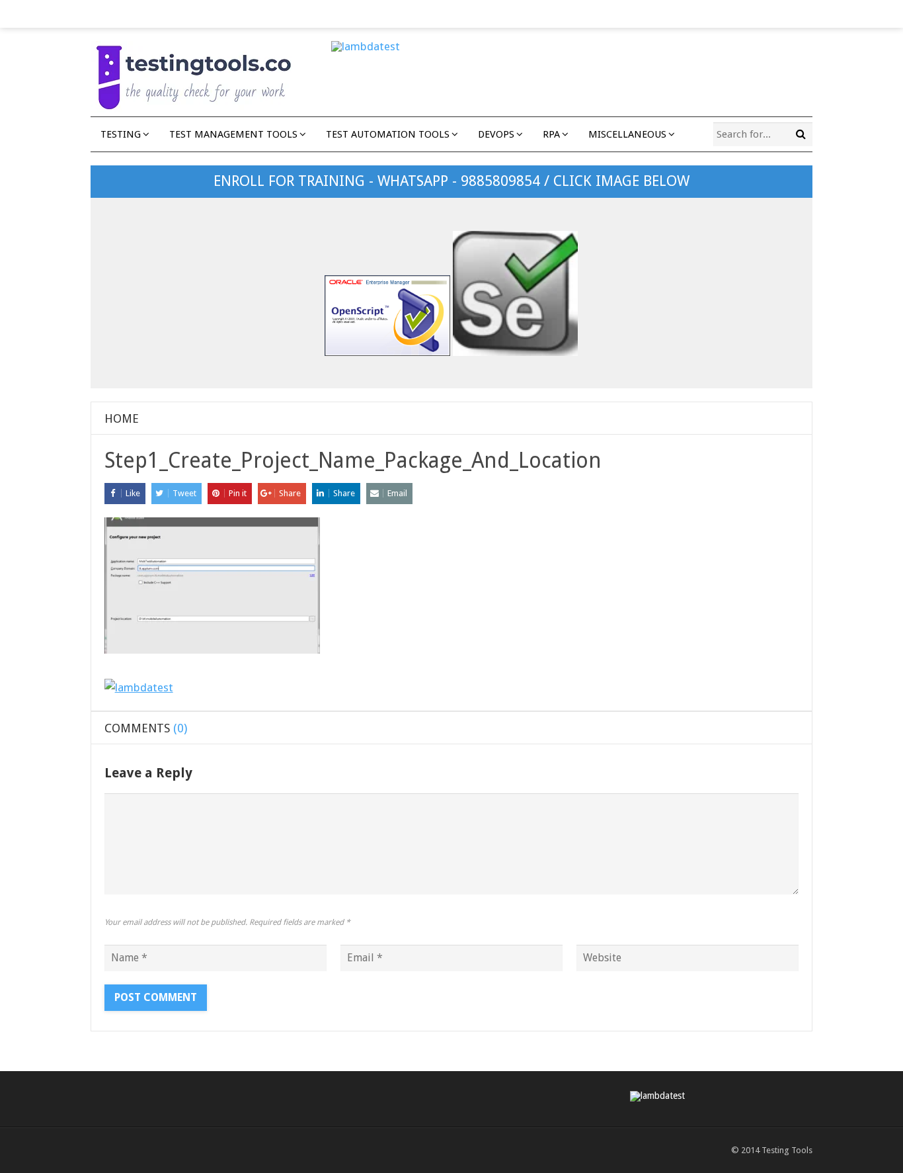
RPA (551, 134)
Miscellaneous (627, 134)
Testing (120, 134)
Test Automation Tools (388, 134)
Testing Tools (787, 1150)
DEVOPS (496, 134)
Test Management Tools (233, 134)
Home (121, 418)
